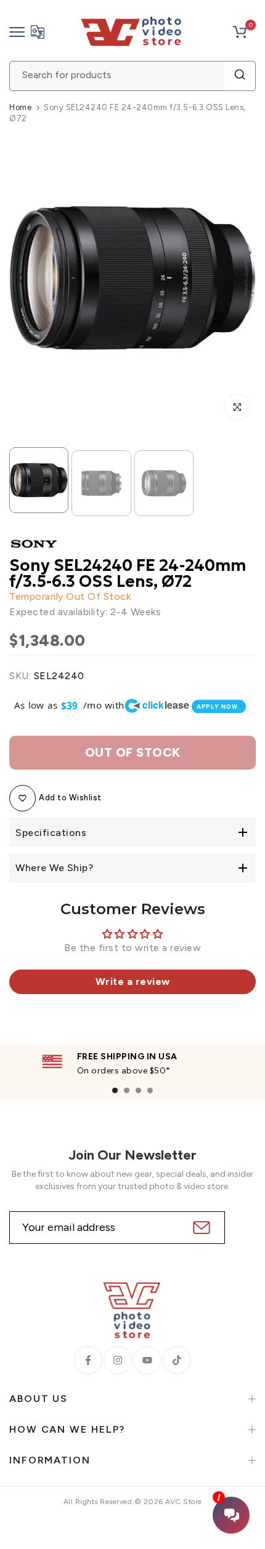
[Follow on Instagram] (118, 1360)
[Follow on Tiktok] (177, 1360)
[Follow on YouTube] (147, 1360)
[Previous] (27, 278)
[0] (240, 32)
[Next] (237, 278)
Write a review (133, 981)
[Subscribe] (200, 1227)
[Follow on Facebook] (88, 1360)
